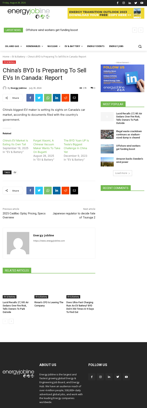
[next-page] (11, 321)
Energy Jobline (19, 87)
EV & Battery (18, 56)
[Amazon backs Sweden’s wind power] (107, 161)
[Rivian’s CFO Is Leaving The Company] (48, 288)
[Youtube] (141, 3)
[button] (139, 46)
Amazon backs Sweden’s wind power (51, 30)
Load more (121, 173)
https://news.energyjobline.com (49, 240)
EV (15, 172)
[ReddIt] (65, 98)
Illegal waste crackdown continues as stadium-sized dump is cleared (129, 134)
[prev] (134, 30)
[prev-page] (5, 321)
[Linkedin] (129, 3)
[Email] (74, 98)
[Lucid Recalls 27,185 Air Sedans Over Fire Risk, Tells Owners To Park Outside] (17, 288)
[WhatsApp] (48, 98)
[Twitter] (135, 3)
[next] (140, 30)
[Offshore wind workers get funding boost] (107, 149)
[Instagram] (123, 3)
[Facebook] (117, 3)
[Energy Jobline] (5, 88)
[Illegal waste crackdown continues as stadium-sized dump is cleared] (107, 134)
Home (6, 56)
